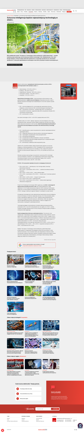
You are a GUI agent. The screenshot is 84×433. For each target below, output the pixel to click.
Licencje (23, 419)
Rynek (18, 11)
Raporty (35, 11)
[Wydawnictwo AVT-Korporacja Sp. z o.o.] (54, 420)
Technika (44, 11)
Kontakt (8, 418)
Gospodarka (31, 11)
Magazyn (64, 11)
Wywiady (40, 11)
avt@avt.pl (75, 420)
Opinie (49, 11)
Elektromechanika (38, 9)
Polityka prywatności (25, 421)
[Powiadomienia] (2, 430)
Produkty (25, 11)
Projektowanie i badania (66, 9)
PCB (25, 9)
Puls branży (53, 11)
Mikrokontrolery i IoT (50, 9)
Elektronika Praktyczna (40, 421)
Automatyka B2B (39, 418)
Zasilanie (33, 9)
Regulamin (23, 418)
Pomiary (61, 9)
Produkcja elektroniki (20, 9)
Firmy (22, 11)
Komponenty (29, 9)
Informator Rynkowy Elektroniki (12, 421)
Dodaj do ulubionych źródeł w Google (14, 64)
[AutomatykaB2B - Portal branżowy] (11, 10)
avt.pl (74, 421)
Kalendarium (59, 11)
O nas (8, 419)
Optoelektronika (56, 9)
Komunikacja (44, 9)
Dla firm (69, 11)
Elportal (37, 419)
